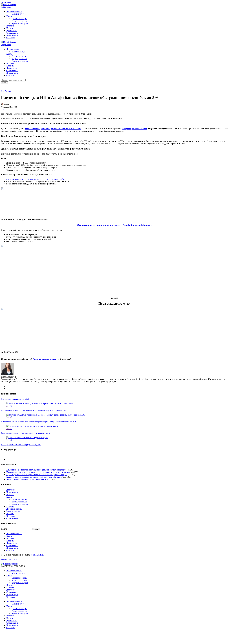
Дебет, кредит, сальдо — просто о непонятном (27, 479)
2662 (8, 428)
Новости (10, 513)
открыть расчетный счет (134, 128)
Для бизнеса (11, 30)
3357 (8, 406)
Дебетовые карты (19, 18)
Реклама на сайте (9, 559)
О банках (10, 38)
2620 (8, 417)
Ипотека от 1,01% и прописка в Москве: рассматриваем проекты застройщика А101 (39, 422)
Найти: (4, 529)
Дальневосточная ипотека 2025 (15, 399)
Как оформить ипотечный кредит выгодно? (21, 444)
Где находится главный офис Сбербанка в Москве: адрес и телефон (36, 474)
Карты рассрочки (19, 21)
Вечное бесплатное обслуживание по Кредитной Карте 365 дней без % (33, 410)
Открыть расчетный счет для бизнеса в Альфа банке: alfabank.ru (114, 225)
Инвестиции (12, 35)
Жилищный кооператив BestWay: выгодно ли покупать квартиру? (36, 470)
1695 (8, 440)
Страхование (12, 33)
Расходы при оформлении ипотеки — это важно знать (25, 433)
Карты (9, 16)
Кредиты (10, 28)
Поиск (4, 83)
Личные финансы (14, 11)
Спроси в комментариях (44, 359)
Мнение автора (18, 14)
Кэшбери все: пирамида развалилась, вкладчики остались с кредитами (38, 472)
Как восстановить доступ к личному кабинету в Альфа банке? (34, 477)
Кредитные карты (20, 23)
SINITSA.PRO (37, 555)
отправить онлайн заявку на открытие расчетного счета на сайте (35, 179)
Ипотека (10, 26)
